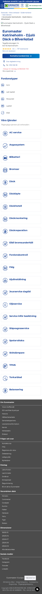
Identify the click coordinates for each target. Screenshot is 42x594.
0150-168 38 (13, 65)
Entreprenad (6, 480)
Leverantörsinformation (10, 424)
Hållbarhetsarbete (8, 417)
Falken (4, 510)
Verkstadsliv (6, 431)
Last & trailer (6, 473)
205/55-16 (5, 536)
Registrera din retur (9, 450)
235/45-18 (5, 543)
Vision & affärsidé (8, 407)
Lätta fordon (6, 470)
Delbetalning (6, 454)
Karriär (4, 427)
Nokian (4, 523)
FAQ (3, 447)
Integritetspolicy (22, 582)
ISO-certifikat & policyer (10, 410)
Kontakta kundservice (20, 56)
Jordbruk (5, 476)
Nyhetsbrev (6, 460)
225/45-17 (5, 539)
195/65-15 (5, 532)
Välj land (29, 578)
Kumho (4, 506)
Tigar (4, 520)
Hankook (5, 513)
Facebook (5, 559)
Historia (5, 414)
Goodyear (5, 503)
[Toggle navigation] (2, 5)
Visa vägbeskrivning (13, 61)
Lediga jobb (6, 457)
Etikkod (4, 434)
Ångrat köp (13, 584)
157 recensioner (22, 49)
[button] (9, 71)
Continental (6, 499)
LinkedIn (5, 569)
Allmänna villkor (9, 582)
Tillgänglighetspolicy (25, 584)
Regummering (7, 483)
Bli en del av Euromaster (11, 487)
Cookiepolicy (33, 582)
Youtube (5, 565)
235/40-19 (5, 546)
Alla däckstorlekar (8, 549)
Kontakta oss (6, 443)
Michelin (5, 496)
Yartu (4, 516)
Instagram (5, 562)
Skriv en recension (8, 51)
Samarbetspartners (9, 421)
